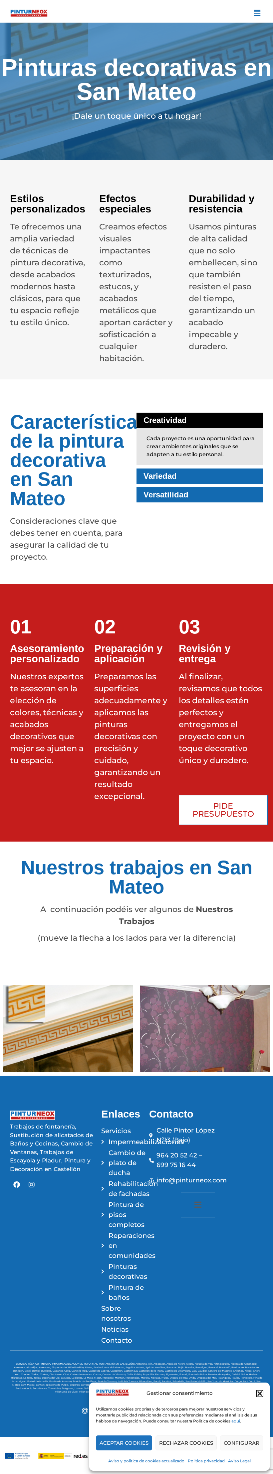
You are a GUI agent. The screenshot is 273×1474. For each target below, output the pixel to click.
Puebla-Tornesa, (108, 1381)
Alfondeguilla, (222, 1363)
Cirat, (66, 1374)
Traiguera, (68, 1388)
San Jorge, (236, 1381)
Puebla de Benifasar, (85, 1381)
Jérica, (38, 1377)
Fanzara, (160, 1374)
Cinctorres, (56, 1374)
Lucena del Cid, (51, 1377)
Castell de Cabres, (100, 1370)
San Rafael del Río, (196, 1381)
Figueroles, (172, 1374)
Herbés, (253, 1374)
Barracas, (172, 1367)
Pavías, (236, 1377)
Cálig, (68, 1370)
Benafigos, (201, 1367)
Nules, (165, 1377)
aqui (235, 1420)
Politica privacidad (206, 1460)
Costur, (98, 1374)
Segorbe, (75, 1384)
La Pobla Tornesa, (128, 1381)
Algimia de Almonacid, (244, 1363)
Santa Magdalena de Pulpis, (53, 1384)
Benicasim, (238, 1367)
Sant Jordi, (249, 1381)
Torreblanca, (40, 1388)
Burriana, (47, 1370)
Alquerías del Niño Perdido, (68, 1367)
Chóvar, (45, 1374)
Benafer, (190, 1367)
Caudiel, (203, 1370)
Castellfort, (117, 1370)
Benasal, (213, 1367)
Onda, (193, 1377)
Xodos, (35, 1374)
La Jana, (28, 1377)
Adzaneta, (142, 1363)
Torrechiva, (55, 1388)
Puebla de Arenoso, (61, 1381)
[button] (259, 1393)
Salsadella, (178, 1381)
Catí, (195, 1370)
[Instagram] (31, 1184)
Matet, (98, 1377)
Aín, (150, 1363)
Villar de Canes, (88, 1391)
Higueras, (17, 1377)
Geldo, (245, 1374)
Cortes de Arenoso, (81, 1374)
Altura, (89, 1367)
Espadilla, (149, 1374)
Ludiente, (78, 1377)
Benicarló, (225, 1367)
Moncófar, (109, 1377)
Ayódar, (150, 1367)
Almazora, (20, 1367)
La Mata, (89, 1377)
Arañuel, (99, 1367)
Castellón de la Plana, (152, 1370)
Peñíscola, (247, 1377)
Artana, (140, 1367)
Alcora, (190, 1363)
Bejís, (181, 1367)
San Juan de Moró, (218, 1381)
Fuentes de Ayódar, (220, 1374)
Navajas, (156, 1377)
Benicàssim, (252, 1367)
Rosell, (157, 1381)
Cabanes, (58, 1370)
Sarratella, (87, 1384)
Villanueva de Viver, (67, 1391)
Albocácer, (159, 1363)
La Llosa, (66, 1377)
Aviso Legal (239, 1460)
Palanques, (225, 1377)
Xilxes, (249, 1370)
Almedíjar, (32, 1367)
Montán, (120, 1377)
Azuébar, (160, 1367)
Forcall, (183, 1374)
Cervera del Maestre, (220, 1370)
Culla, (130, 1374)
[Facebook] (16, 1184)
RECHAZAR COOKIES (186, 1443)
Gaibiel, (236, 1374)
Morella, (146, 1377)
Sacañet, (167, 1381)
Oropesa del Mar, (207, 1377)
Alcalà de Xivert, (176, 1363)
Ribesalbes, (146, 1381)
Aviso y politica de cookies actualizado (146, 1460)
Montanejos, (133, 1377)
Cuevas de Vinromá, (115, 1374)
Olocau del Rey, (179, 1377)
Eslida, (138, 1374)
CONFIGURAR (241, 1443)
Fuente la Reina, (198, 1374)
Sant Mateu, (28, 1384)
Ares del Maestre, (115, 1367)
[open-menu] (198, 1205)
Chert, (256, 1370)
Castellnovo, (131, 1370)
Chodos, (26, 1374)
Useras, (79, 1388)
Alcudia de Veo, (204, 1363)
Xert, (18, 1374)
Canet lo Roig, (80, 1370)
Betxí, (28, 1370)
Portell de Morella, (38, 1381)
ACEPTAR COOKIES (124, 1443)
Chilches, (239, 1370)
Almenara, (45, 1367)
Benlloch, (19, 1370)
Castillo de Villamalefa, (178, 1370)
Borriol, (36, 1370)
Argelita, (131, 1367)
